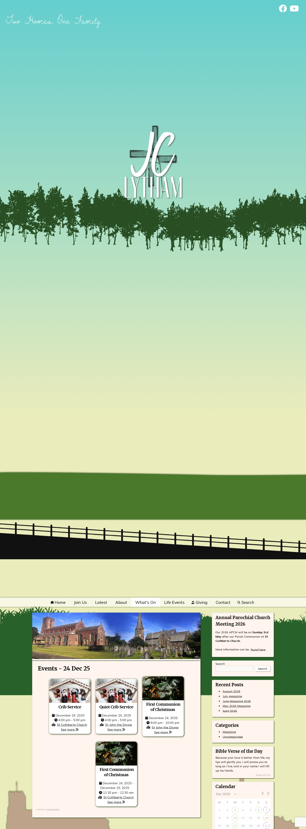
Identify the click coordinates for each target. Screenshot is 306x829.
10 (235, 817)
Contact (223, 602)
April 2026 (230, 711)
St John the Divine (118, 725)
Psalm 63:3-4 (263, 775)
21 (266, 825)
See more (68, 729)
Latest (101, 602)
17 (235, 825)
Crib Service (69, 706)
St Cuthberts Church (72, 725)
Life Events (174, 602)
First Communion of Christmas (163, 707)
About (121, 602)
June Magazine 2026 (237, 701)
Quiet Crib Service (116, 706)
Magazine (229, 732)
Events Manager (52, 809)
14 (266, 817)
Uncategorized (233, 736)
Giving (200, 602)
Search (247, 602)
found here (258, 649)
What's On (145, 602)
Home (60, 602)
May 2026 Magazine (237, 706)
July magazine (232, 696)
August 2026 (231, 691)
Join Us (80, 602)
